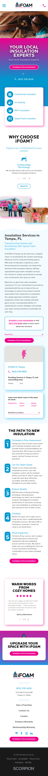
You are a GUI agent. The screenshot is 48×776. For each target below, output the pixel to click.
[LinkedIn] (31, 733)
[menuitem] (12, 759)
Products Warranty (24, 721)
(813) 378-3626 (25, 79)
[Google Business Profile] (16, 733)
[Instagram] (26, 733)
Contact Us (24, 710)
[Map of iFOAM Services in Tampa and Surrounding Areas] (24, 354)
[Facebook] (21, 733)
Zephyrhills (12, 403)
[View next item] (29, 178)
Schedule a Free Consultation (23, 67)
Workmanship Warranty (24, 727)
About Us (24, 186)
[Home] (24, 5)
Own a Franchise (24, 705)
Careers (24, 716)
